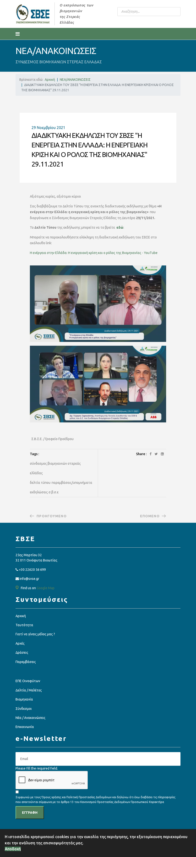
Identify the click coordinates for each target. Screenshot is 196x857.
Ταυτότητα (24, 625)
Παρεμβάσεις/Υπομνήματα (72, 483)
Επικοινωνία (25, 727)
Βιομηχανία (24, 699)
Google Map (45, 588)
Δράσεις (22, 652)
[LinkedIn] (162, 454)
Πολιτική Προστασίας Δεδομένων (89, 797)
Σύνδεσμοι (24, 709)
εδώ (119, 227)
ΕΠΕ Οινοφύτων (28, 681)
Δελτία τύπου (40, 483)
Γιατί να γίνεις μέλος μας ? (35, 634)
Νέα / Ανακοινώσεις (30, 718)
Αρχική (21, 616)
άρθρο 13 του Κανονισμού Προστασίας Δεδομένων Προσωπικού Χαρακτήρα (112, 801)
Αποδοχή (13, 849)
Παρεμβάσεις (26, 662)
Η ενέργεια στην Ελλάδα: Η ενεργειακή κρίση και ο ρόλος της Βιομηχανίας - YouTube (94, 253)
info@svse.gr (29, 579)
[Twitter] (156, 454)
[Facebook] (151, 454)
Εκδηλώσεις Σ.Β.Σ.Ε (44, 492)
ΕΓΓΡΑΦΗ (30, 812)
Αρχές (20, 643)
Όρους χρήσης (51, 797)
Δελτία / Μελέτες (29, 690)
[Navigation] (18, 34)
